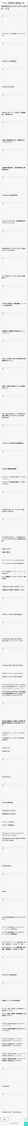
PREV (4, 1119)
